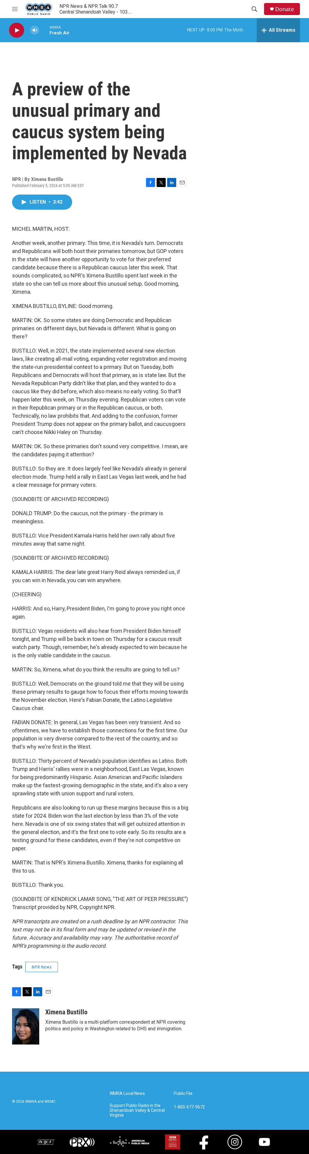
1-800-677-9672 (189, 1107)
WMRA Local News (127, 1093)
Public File (183, 1093)
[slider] (44, 30)
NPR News (42, 967)
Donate (284, 9)
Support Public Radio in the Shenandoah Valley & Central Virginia (137, 1110)
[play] (16, 30)
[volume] (35, 30)
